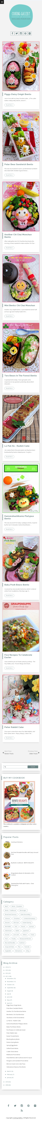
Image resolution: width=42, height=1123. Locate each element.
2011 (6, 976)
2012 (6, 973)
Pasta (32, 935)
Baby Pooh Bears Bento (16, 584)
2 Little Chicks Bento (12, 1051)
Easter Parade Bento (13, 1036)
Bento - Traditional (10, 910)
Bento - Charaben (17, 906)
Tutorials (26, 947)
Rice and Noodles (10, 943)
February (10, 1074)
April (8, 1003)
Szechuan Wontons (17, 842)
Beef (6, 906)
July (8, 994)
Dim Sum (16, 922)
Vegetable (8, 951)
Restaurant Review (25, 939)
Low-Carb (16, 935)
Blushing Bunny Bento (13, 1039)
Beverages (23, 910)
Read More (9, 105)
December (10, 978)
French (23, 926)
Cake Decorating (25, 914)
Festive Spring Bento (13, 1042)
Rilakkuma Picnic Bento (13, 1054)
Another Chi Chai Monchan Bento (16, 1011)
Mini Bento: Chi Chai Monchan (19, 305)
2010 (6, 1082)
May (8, 1000)
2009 (6, 1085)
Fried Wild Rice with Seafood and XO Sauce (19, 1058)
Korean (7, 935)
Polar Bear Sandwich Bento (18, 164)
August (9, 991)
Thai (19, 947)
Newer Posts (8, 754)
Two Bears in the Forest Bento (20, 375)
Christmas (17, 918)
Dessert (7, 922)
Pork (6, 939)
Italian (17, 930)
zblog (27, 951)
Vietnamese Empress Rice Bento (16, 1067)
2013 (6, 970)
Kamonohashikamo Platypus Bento (17, 1024)
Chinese (7, 918)
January (9, 1077)
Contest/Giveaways (29, 918)
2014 (6, 967)
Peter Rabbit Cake (14, 727)
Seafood (21, 943)
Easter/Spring (27, 922)
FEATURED (8, 926)
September (10, 988)
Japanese (26, 930)
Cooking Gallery (18, 1118)
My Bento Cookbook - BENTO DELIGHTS (22, 863)
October (9, 984)
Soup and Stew (9, 947)
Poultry (14, 939)
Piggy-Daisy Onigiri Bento (17, 94)
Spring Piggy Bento (12, 1045)
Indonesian (8, 930)
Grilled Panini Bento (12, 1048)
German (31, 926)
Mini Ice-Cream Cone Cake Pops (16, 1064)
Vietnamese (18, 951)
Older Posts (33, 754)
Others (25, 935)
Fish (16, 926)
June (8, 997)
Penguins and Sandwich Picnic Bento (17, 1061)
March (9, 1071)
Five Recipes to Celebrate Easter (16, 1030)
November (10, 981)
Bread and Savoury (11, 914)
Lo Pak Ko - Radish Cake (17, 446)
